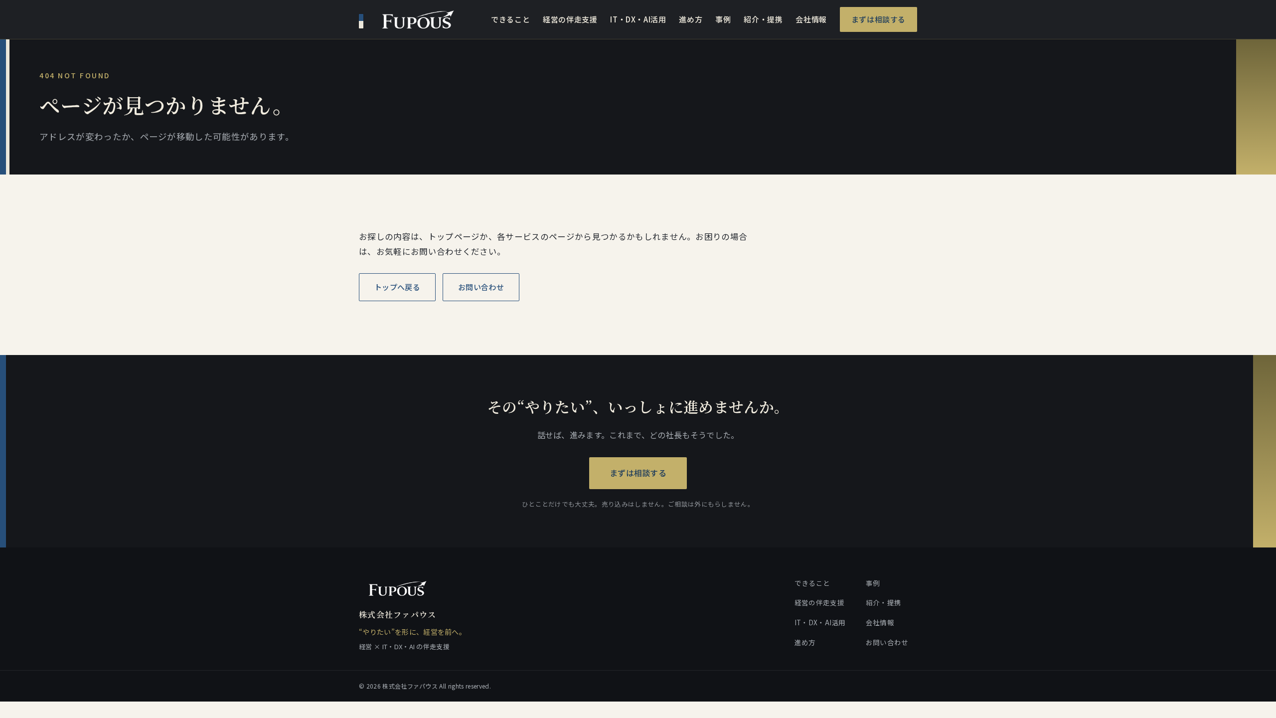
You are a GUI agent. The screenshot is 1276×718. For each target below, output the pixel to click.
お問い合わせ (481, 287)
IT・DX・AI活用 (638, 19)
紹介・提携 (763, 19)
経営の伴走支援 (570, 19)
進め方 (690, 19)
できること (510, 19)
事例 (723, 19)
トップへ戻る (397, 287)
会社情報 (811, 19)
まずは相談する (878, 19)
